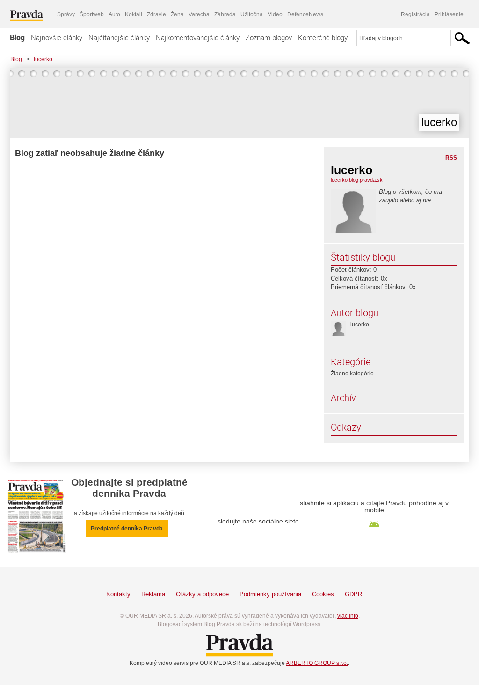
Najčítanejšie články (119, 37)
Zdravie (156, 14)
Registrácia (415, 14)
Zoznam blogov (269, 37)
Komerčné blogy (323, 37)
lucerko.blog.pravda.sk (357, 180)
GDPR (353, 594)
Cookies (323, 594)
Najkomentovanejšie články (198, 37)
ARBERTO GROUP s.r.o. (317, 663)
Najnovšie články (56, 37)
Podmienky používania (270, 594)
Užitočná (251, 14)
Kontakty (118, 594)
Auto (114, 14)
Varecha (199, 14)
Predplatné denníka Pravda (127, 528)
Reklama (153, 594)
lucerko (43, 59)
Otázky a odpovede (202, 594)
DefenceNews (305, 14)
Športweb (92, 14)
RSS (451, 158)
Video (275, 14)
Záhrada (225, 14)
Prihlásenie (449, 14)
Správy (66, 14)
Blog (17, 37)
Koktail (133, 14)
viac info (347, 616)
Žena (177, 14)
